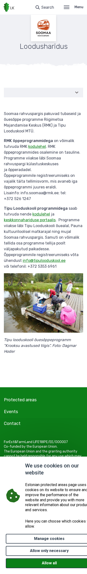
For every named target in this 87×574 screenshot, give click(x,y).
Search (47, 7)
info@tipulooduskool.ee (44, 260)
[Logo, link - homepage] (9, 7)
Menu (78, 7)
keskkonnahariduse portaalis (30, 220)
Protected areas (20, 399)
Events (11, 411)
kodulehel (37, 146)
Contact (12, 423)
